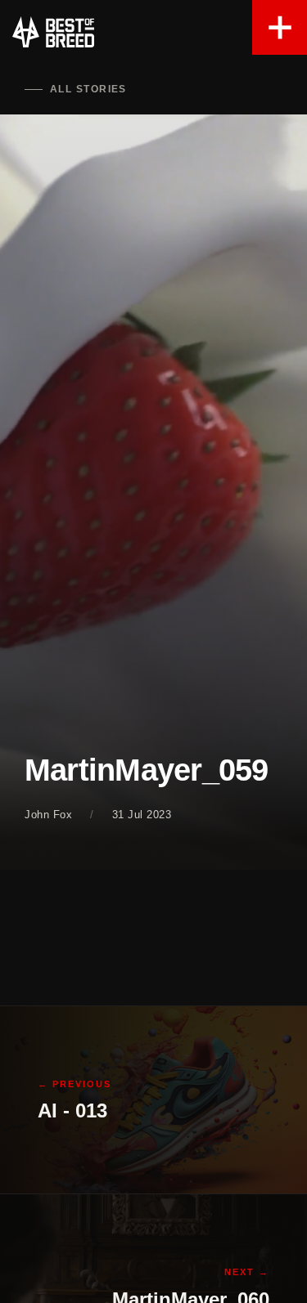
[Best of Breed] (53, 32)
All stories (88, 89)
